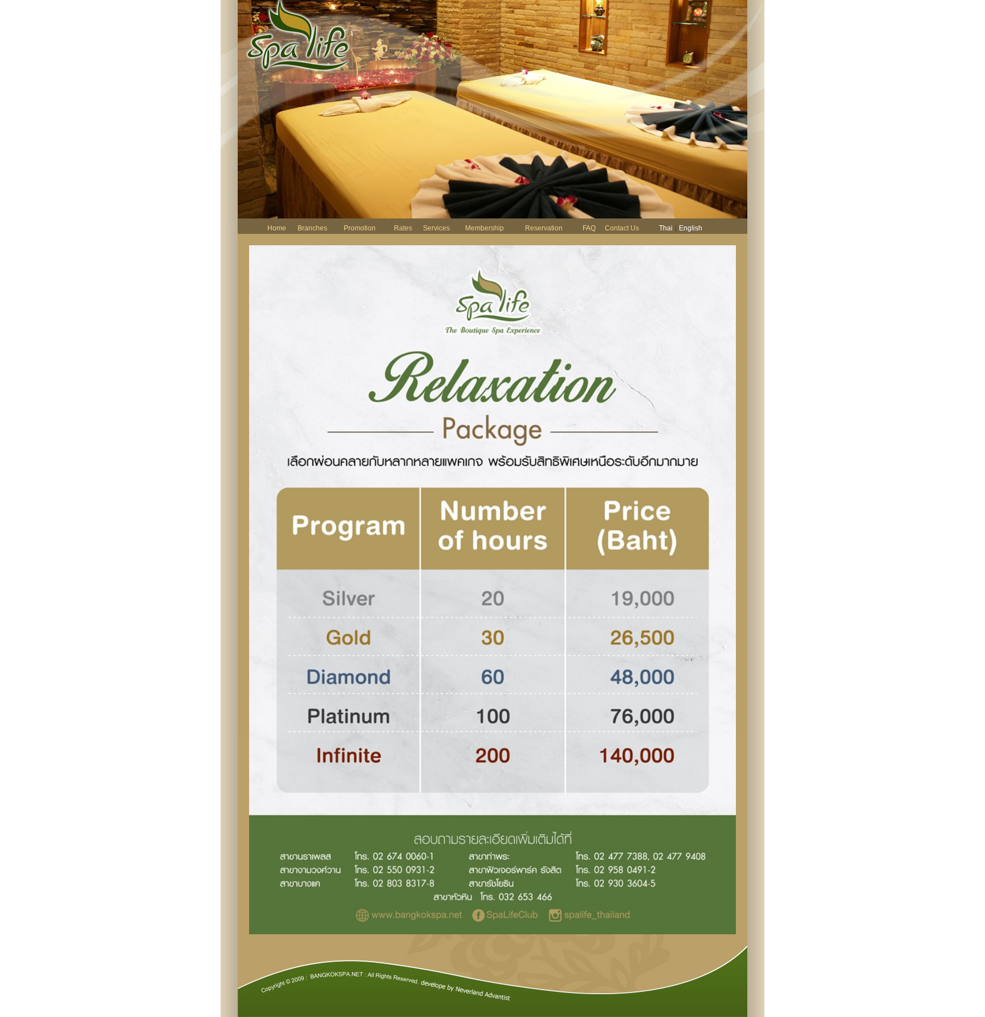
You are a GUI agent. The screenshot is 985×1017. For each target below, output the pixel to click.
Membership (484, 228)
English (690, 228)
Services (436, 228)
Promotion (360, 228)
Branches (312, 228)
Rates (403, 228)
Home (276, 228)
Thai (666, 228)
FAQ (589, 228)
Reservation (544, 228)
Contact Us (622, 228)
